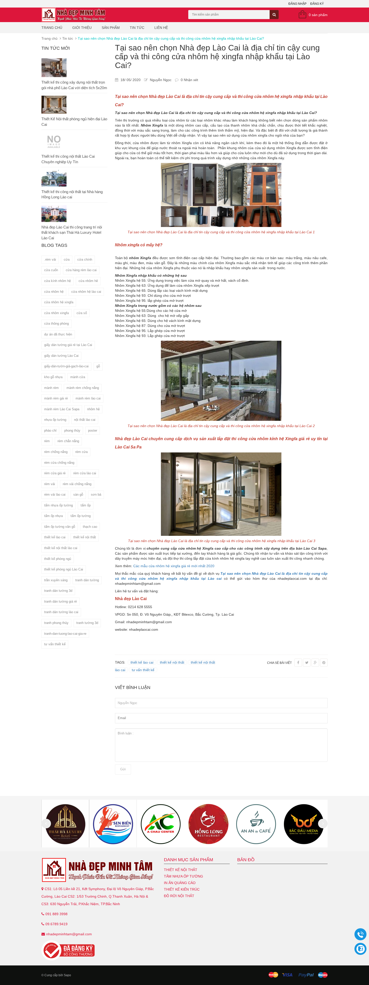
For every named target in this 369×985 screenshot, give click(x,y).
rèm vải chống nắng (77, 484)
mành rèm (51, 388)
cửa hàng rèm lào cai (81, 270)
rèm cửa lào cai (84, 473)
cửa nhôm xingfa (56, 313)
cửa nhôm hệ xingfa (58, 302)
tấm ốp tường (81, 516)
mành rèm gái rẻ (56, 398)
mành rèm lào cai (88, 398)
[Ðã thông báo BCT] (98, 950)
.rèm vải (50, 259)
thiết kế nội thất (84, 537)
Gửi (123, 769)
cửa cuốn (51, 270)
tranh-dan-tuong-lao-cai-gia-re (65, 633)
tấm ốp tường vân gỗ (59, 527)
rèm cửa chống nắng (59, 463)
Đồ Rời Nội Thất (179, 896)
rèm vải (49, 484)
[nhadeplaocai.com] (98, 870)
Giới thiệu (82, 28)
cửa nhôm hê (88, 281)
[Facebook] (298, 663)
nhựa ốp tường (55, 420)
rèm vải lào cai (55, 494)
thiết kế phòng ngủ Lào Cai (63, 569)
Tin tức (137, 28)
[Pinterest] (324, 663)
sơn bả (96, 494)
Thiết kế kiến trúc (182, 889)
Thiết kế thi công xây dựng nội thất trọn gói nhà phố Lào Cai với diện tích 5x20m (74, 85)
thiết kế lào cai (55, 537)
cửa (67, 259)
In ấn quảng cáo (180, 883)
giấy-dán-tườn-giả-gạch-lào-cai (66, 366)
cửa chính (84, 259)
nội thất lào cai (84, 420)
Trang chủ (51, 28)
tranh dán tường (87, 580)
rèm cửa (81, 452)
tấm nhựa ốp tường (58, 505)
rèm (47, 441)
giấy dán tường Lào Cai (61, 356)
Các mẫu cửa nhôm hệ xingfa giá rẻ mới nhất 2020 (173, 566)
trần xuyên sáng (56, 580)
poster (92, 430)
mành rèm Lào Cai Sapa (61, 409)
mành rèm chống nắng (83, 388)
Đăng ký (317, 4)
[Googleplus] (315, 663)
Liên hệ (161, 28)
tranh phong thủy (56, 623)
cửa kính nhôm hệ (57, 281)
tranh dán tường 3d (58, 591)
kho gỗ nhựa (53, 377)
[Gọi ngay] (360, 935)
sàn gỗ (78, 494)
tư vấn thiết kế (55, 644)
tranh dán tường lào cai (61, 612)
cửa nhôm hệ (54, 292)
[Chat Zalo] (360, 949)
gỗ (98, 366)
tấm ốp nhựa (53, 516)
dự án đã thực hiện (58, 334)
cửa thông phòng (56, 323)
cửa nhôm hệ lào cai (86, 292)
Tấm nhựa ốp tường (183, 876)
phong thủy (72, 430)
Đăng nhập (297, 4)
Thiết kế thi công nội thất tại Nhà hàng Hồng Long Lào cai (72, 194)
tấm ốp (86, 505)
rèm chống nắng (56, 452)
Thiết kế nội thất (180, 870)
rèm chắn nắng (68, 441)
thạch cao (90, 527)
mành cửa (77, 377)
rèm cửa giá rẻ (55, 473)
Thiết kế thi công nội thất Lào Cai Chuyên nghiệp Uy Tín (68, 159)
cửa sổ (82, 313)
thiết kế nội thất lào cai (60, 548)
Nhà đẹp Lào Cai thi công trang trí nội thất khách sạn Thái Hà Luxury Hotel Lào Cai (71, 232)
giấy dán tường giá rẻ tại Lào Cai (68, 345)
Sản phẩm (111, 28)
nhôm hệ (93, 409)
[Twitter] (307, 663)
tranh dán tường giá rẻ (60, 601)
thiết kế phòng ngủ (57, 559)
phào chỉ (50, 430)
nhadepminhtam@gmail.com (69, 934)
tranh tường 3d (87, 623)
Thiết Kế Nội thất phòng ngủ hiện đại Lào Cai (74, 121)
